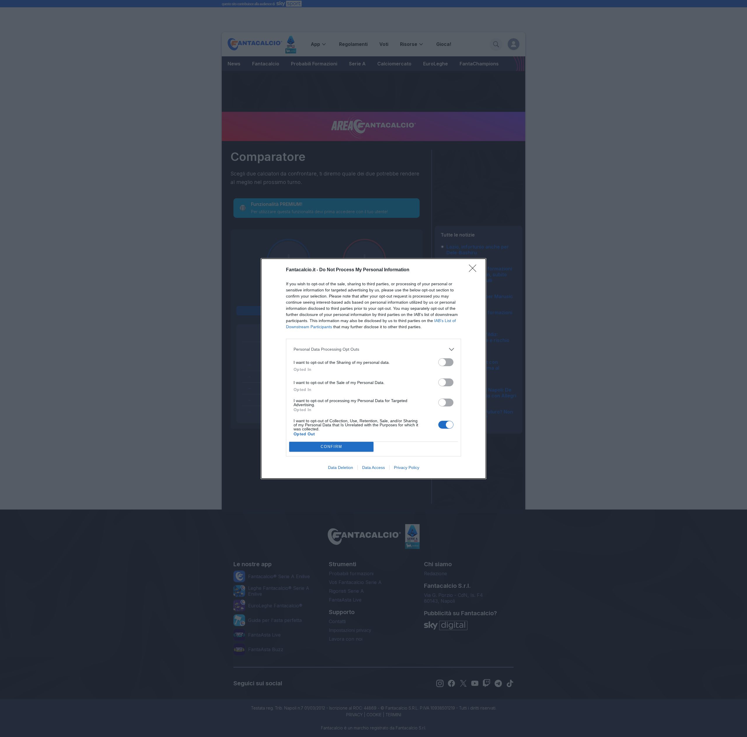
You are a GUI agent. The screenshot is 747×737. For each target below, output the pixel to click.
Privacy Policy (406, 467)
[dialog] (373, 369)
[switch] (445, 362)
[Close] (474, 270)
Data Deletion (340, 467)
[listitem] (373, 349)
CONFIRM (331, 446)
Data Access (373, 467)
